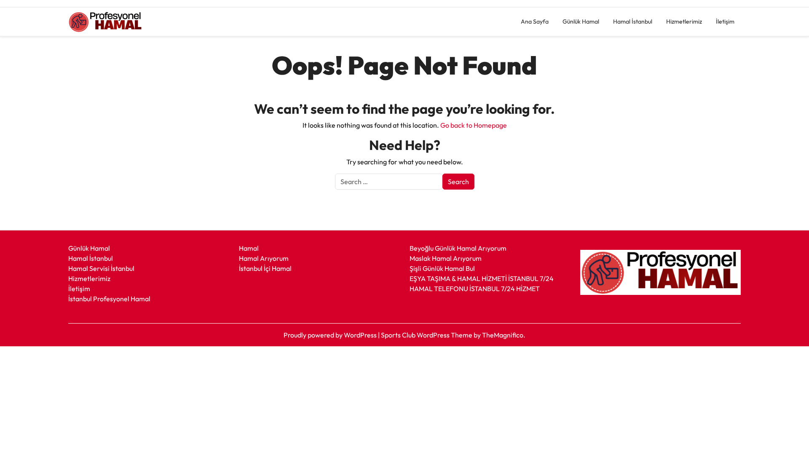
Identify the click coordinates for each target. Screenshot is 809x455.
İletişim (725, 21)
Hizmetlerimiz (684, 21)
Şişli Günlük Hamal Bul (442, 268)
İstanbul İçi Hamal (265, 268)
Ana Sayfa (535, 21)
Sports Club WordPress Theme (427, 335)
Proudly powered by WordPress (331, 335)
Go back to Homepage (473, 125)
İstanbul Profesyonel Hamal (109, 298)
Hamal (249, 248)
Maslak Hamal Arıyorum (446, 258)
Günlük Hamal (581, 21)
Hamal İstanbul (632, 21)
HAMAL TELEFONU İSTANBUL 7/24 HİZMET (475, 288)
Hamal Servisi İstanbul (101, 268)
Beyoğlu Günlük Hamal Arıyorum (458, 248)
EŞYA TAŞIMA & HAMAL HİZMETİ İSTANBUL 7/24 (482, 278)
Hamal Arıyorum (264, 258)
